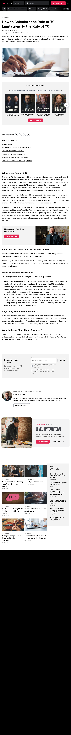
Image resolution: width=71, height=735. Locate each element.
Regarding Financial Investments (13, 154)
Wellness (32, 9)
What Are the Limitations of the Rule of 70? (17, 147)
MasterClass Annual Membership (20, 334)
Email (32, 357)
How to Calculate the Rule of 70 (13, 151)
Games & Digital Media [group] (19, 90)
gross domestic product (45, 197)
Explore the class (21, 405)
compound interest (50, 215)
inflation (24, 197)
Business (5, 18)
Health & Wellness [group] (35, 90)
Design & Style (42, 9)
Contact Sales (43, 441)
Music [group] (46, 90)
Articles (9, 3)
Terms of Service (44, 371)
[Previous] (64, 9)
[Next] (67, 9)
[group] (12, 105)
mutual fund (59, 300)
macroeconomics (58, 195)
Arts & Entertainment (57, 9)
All (4, 9)
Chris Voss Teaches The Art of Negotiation (17, 161)
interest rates (31, 263)
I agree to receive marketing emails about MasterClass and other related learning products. (45, 366)
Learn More (57, 441)
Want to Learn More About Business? (15, 157)
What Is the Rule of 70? (10, 144)
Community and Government (17, 9)
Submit (62, 360)
